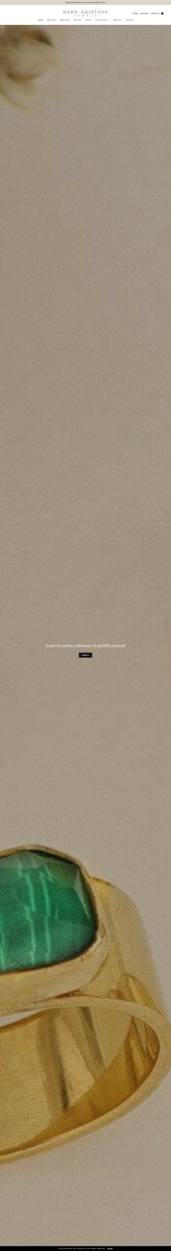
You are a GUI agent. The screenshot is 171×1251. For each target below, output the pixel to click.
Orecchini (64, 20)
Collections (101, 20)
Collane (77, 20)
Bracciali (51, 20)
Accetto (110, 1248)
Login (135, 13)
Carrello (155, 13)
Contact (129, 20)
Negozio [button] (85, 655)
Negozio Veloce (166, 625)
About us (117, 20)
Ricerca (144, 13)
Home (40, 20)
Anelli (88, 20)
